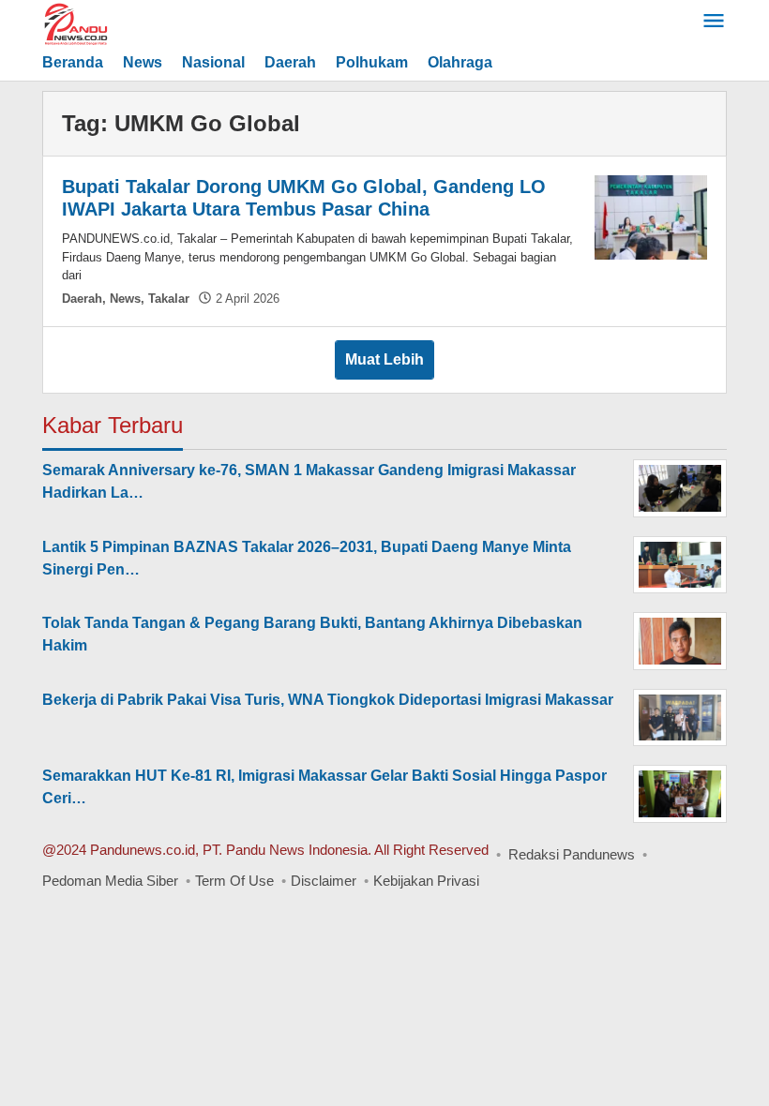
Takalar (168, 298)
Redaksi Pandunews (571, 854)
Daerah (82, 298)
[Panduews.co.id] (126, 23)
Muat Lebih (384, 359)
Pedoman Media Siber (110, 881)
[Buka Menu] (714, 22)
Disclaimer (323, 881)
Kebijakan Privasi (426, 881)
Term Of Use (234, 881)
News (125, 298)
